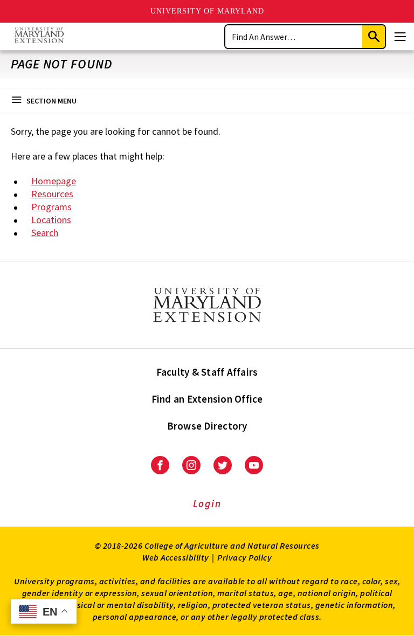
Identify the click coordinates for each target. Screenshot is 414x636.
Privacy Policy (244, 557)
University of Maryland (207, 11)
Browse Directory (207, 425)
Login (207, 503)
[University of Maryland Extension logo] (39, 36)
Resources (52, 194)
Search (44, 232)
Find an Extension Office (207, 398)
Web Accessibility (175, 557)
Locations (51, 219)
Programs (51, 207)
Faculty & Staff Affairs (207, 371)
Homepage (53, 181)
